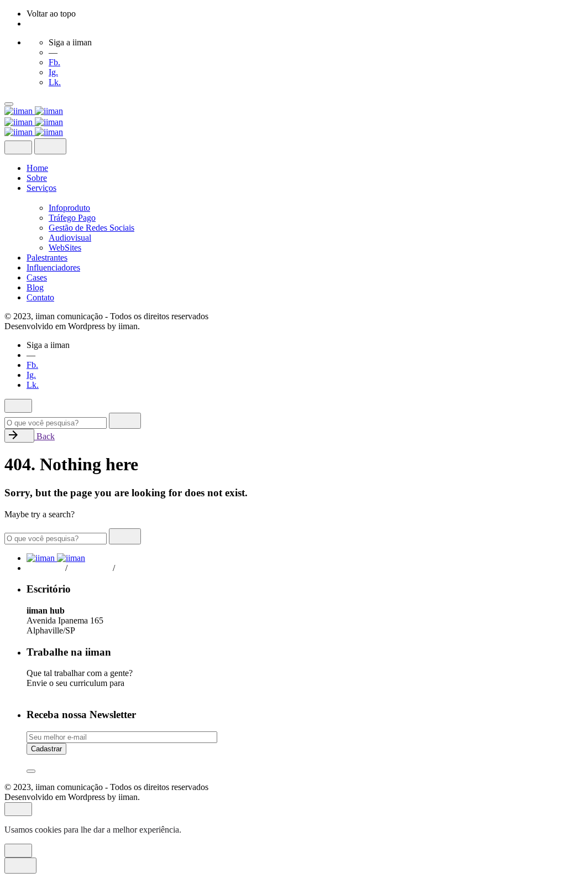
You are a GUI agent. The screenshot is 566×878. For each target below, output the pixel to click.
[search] (125, 421)
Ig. (53, 72)
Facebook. (45, 568)
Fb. (54, 62)
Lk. (55, 82)
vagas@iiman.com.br (66, 693)
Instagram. (92, 568)
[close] (18, 147)
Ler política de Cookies (224, 829)
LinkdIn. (137, 568)
